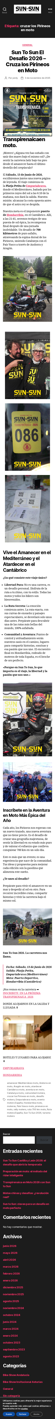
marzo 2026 (10, 1266)
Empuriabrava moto (26, 1099)
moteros (11, 1106)
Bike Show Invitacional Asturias (23, 1381)
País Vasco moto (25, 1106)
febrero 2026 (11, 1273)
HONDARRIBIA (12, 1075)
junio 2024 (9, 1321)
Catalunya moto (15, 1093)
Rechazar (22, 1414)
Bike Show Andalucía (16, 1375)
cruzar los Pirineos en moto (21, 1096)
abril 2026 (9, 1259)
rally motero (20, 1109)
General (27, 45)
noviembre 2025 (13, 1294)
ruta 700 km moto (36, 1109)
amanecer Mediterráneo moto (22, 1083)
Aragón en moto (22, 1086)
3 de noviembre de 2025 (37, 78)
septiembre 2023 (14, 1349)
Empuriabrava (36, 186)
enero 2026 (10, 1280)
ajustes (24, 1408)
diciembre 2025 (13, 1287)
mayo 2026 (10, 1252)
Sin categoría (11, 1395)
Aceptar (9, 1414)
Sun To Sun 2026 (32, 1112)
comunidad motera (35, 1093)
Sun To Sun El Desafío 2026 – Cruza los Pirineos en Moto (27, 61)
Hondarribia (15, 215)
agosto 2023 (11, 1356)
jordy (15, 78)
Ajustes (36, 1414)
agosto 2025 (11, 1301)
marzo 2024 (10, 1328)
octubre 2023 (11, 1342)
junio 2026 (9, 1245)
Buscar (6, 1134)
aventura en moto (35, 1089)
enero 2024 (10, 1335)
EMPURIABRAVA (13, 1068)
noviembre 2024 (13, 1308)
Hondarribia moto (33, 1102)
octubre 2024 (11, 1315)
